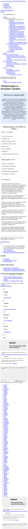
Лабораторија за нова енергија (17, 26)
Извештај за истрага (12, 62)
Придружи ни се (11, 73)
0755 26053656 (7, 297)
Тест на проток (10, 66)
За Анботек (9, 69)
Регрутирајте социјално (16, 74)
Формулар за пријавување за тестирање (17, 63)
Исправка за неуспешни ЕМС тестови (16, 59)
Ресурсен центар (8, 61)
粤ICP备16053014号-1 (6, 286)
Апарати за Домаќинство (16, 49)
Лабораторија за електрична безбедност (14, 269)
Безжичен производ (15, 46)
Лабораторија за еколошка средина (18, 42)
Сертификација (10, 51)
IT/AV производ (14, 45)
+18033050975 (7, 332)
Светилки (12, 50)
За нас (5, 67)
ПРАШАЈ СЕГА (6, 241)
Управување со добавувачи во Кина (16, 55)
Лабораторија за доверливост (17, 31)
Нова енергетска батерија (16, 47)
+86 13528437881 (8, 320)
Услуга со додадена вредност (11, 54)
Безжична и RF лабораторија (17, 22)
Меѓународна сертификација (17, 35)
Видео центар (10, 65)
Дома (5, 17)
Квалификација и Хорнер (13, 70)
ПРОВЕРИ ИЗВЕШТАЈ (8, 10)
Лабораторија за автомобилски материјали (14, 270)
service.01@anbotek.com (7, 1)
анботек (24, 1)
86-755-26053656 (17, 1)
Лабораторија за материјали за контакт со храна (17, 29)
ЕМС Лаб (12, 21)
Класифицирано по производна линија (16, 43)
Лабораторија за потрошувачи (17, 27)
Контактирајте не (11, 71)
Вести (5, 53)
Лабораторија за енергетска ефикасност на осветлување (17, 33)
